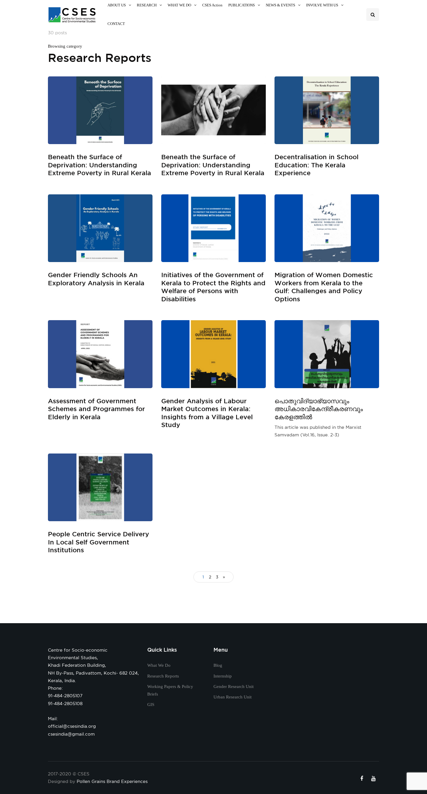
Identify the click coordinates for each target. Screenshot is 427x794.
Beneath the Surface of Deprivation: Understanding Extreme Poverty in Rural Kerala (99, 164)
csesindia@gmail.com (71, 734)
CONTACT (116, 23)
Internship (223, 676)
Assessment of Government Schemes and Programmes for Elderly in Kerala (96, 408)
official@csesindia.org (72, 726)
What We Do (159, 665)
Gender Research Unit (234, 686)
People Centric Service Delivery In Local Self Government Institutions (98, 541)
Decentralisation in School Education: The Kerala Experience (316, 164)
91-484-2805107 (65, 695)
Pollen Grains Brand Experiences (112, 781)
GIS (150, 704)
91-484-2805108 (65, 703)
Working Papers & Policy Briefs (170, 690)
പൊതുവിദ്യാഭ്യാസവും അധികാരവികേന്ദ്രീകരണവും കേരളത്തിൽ (318, 408)
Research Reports (163, 676)
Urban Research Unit (233, 697)
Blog (218, 665)
